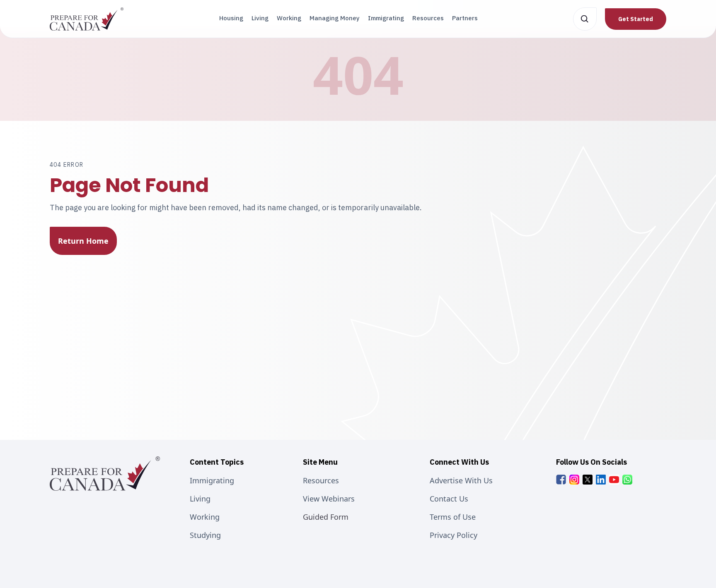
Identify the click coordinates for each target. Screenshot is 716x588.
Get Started (635, 19)
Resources (428, 18)
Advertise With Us (461, 480)
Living (260, 18)
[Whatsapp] (627, 480)
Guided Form (325, 517)
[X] (588, 480)
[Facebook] (561, 480)
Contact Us (449, 499)
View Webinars (329, 499)
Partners (465, 18)
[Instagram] (574, 480)
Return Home (83, 241)
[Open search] (585, 19)
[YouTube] (614, 480)
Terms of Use (453, 517)
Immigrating (386, 18)
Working (289, 18)
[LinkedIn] (601, 480)
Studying (205, 535)
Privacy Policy (453, 535)
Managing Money (335, 18)
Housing (231, 18)
